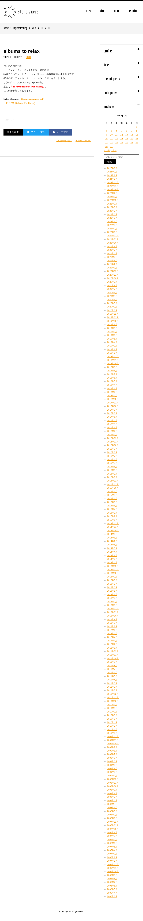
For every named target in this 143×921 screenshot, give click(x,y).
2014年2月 (112, 559)
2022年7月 (112, 211)
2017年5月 (112, 420)
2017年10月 (113, 406)
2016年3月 (112, 470)
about (118, 11)
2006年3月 (112, 896)
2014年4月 (112, 552)
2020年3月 (112, 303)
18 (116, 138)
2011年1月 (112, 690)
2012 (34, 28)
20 (126, 138)
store (103, 11)
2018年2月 (112, 392)
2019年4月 (112, 342)
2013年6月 (112, 587)
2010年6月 (112, 715)
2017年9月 (112, 410)
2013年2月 (112, 601)
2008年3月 (112, 811)
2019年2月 (112, 349)
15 (137, 135)
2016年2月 (112, 474)
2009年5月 (112, 761)
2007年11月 (113, 825)
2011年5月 (112, 676)
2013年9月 (112, 577)
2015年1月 (112, 520)
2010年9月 (112, 704)
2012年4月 (112, 637)
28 (131, 142)
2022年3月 (112, 225)
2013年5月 (112, 591)
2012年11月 (113, 612)
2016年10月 (113, 445)
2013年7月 (112, 584)
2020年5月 (112, 296)
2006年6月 (112, 886)
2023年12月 (113, 182)
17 (111, 138)
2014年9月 (112, 534)
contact (134, 11)
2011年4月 (112, 680)
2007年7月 (112, 839)
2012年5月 (112, 633)
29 (137, 142)
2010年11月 (113, 697)
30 (106, 146)
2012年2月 (112, 644)
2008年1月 (112, 818)
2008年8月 (112, 793)
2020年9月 (112, 282)
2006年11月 (113, 868)
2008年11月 (113, 783)
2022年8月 (112, 207)
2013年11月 (113, 569)
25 (116, 142)
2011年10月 (113, 658)
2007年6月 (112, 843)
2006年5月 (112, 889)
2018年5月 (112, 381)
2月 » (113, 150)
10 (111, 135)
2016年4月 (112, 466)
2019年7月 (112, 331)
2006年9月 (112, 875)
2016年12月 (113, 438)
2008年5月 (112, 804)
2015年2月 (112, 516)
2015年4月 (112, 509)
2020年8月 (112, 285)
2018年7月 (112, 374)
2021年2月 (112, 264)
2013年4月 (112, 594)
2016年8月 (112, 452)
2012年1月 (112, 648)
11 (116, 135)
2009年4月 (112, 765)
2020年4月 (112, 299)
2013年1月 (112, 605)
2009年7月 (112, 754)
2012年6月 (112, 630)
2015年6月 (112, 502)
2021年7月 (112, 250)
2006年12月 (113, 864)
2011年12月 (113, 651)
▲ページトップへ (83, 141)
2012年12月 (113, 608)
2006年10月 (113, 871)
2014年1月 (112, 562)
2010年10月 (113, 701)
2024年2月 (112, 175)
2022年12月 (113, 200)
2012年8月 (112, 623)
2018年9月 (112, 367)
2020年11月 (113, 275)
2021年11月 (113, 239)
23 (106, 142)
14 (131, 135)
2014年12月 (113, 523)
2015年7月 (112, 498)
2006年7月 (112, 882)
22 (137, 138)
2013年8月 (112, 580)
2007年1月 (112, 861)
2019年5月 (112, 339)
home (6, 28)
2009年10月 (113, 743)
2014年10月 (113, 530)
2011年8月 (112, 665)
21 (131, 138)
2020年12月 (113, 271)
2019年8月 (112, 328)
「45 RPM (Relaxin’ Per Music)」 (20, 103)
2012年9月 (112, 619)
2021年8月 (112, 246)
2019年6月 (112, 335)
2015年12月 (113, 481)
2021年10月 (113, 243)
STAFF (28, 57)
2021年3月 (112, 260)
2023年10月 (113, 189)
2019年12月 (113, 314)
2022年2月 (112, 229)
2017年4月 (112, 424)
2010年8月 (112, 708)
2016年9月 (112, 449)
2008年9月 (112, 790)
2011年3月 (112, 683)
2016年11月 (113, 442)
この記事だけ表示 (64, 141)
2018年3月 (112, 388)
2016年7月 (112, 456)
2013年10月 (113, 573)
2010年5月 (112, 719)
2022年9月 (112, 204)
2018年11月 (113, 360)
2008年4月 (112, 807)
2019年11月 (113, 317)
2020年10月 (113, 278)
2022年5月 (112, 218)
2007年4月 (112, 850)
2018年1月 (112, 395)
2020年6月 (112, 292)
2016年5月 (112, 463)
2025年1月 (112, 168)
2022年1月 (112, 232)
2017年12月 (113, 399)
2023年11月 (113, 186)
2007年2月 (112, 857)
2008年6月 (112, 800)
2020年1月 (112, 310)
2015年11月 (113, 484)
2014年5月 (112, 548)
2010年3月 (112, 726)
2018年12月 (113, 356)
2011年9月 (112, 662)
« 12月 (107, 150)
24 (111, 142)
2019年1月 (112, 353)
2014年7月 (112, 541)
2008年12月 (113, 779)
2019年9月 (112, 324)
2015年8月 (112, 495)
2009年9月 (112, 747)
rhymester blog (20, 28)
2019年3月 (112, 346)
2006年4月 (112, 893)
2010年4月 (112, 722)
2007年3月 (112, 854)
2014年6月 (112, 545)
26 (121, 142)
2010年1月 (112, 733)
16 (106, 138)
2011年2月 (112, 687)
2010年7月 (112, 712)
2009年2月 (112, 772)
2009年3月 (112, 768)
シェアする (62, 132)
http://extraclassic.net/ (32, 99)
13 (126, 135)
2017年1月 (112, 434)
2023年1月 (112, 196)
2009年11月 (113, 740)
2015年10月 (113, 488)
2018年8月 (112, 370)
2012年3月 (112, 640)
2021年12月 (113, 235)
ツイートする (38, 132)
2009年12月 (113, 736)
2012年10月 (113, 616)
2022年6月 (112, 214)
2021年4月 (112, 257)
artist (88, 11)
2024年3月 (112, 172)
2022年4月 (112, 221)
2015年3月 (112, 513)
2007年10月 (113, 829)
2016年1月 (112, 477)
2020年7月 (112, 289)
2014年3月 (112, 555)
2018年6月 (112, 378)
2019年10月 (113, 321)
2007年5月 (112, 847)
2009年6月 (112, 758)
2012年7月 (112, 626)
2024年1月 (112, 179)
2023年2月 (112, 193)
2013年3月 (112, 598)
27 (126, 142)
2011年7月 (112, 669)
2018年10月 (113, 363)
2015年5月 (112, 505)
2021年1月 (112, 268)
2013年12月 (113, 566)
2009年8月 (112, 751)
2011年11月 (113, 655)
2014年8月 (112, 538)
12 (121, 135)
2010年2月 (112, 729)
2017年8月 (112, 413)
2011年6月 (112, 672)
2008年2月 (112, 815)
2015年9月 (112, 491)
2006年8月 (112, 878)
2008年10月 (113, 786)
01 (42, 28)
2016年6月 (112, 459)
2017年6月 (112, 417)
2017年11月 (113, 403)
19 (121, 138)
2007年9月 (112, 832)
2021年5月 (112, 253)
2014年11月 (113, 527)
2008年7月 (112, 797)
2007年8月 (112, 836)
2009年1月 (112, 775)
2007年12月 (113, 822)
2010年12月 (113, 694)
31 (111, 146)
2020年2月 (112, 307)
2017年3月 (112, 427)
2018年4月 (112, 385)
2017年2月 (112, 431)
